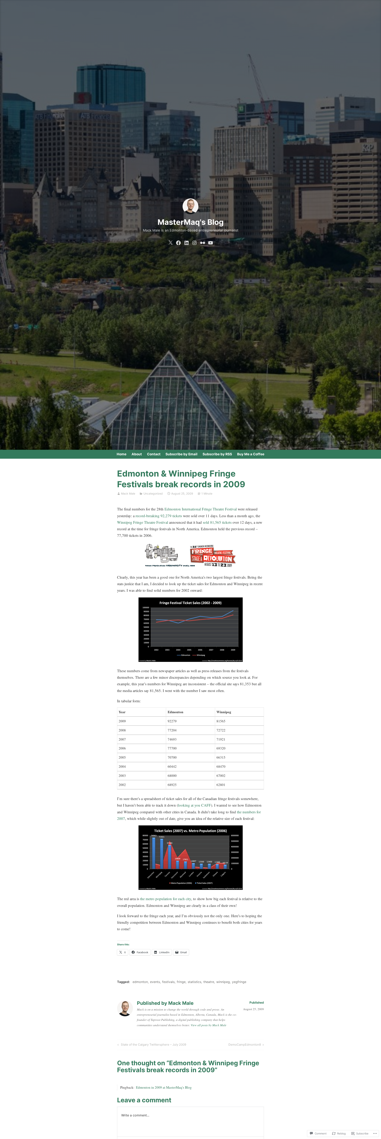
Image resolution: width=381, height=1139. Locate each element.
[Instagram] (194, 242)
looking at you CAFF (194, 805)
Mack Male (128, 493)
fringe (181, 982)
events (155, 982)
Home (121, 454)
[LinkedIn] (186, 242)
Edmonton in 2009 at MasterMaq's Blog (164, 1087)
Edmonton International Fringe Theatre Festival (201, 508)
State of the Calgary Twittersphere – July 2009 (151, 1045)
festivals (168, 982)
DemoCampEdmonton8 (244, 1045)
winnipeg (223, 982)
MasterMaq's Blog (191, 222)
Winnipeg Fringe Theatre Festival (142, 522)
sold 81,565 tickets (217, 522)
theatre (208, 982)
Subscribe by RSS (217, 454)
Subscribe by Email (181, 454)
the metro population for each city (165, 898)
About (137, 454)
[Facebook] (178, 242)
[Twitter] (170, 242)
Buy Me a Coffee (250, 454)
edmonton (140, 982)
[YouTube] (210, 242)
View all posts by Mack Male (208, 1025)
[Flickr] (202, 242)
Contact (154, 454)
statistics (194, 982)
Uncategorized (153, 493)
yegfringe (239, 982)
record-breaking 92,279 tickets (159, 515)
